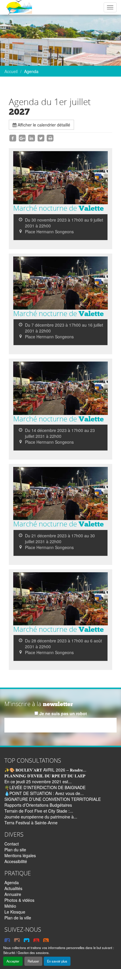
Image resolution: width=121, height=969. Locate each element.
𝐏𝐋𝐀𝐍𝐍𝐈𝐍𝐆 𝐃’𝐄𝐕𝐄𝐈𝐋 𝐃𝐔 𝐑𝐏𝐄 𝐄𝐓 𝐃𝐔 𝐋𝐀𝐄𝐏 (44, 776)
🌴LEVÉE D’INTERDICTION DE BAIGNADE (44, 787)
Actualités (13, 888)
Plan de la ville (17, 918)
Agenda (11, 882)
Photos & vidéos (19, 900)
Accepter (12, 961)
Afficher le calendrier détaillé (43, 125)
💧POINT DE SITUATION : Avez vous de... (44, 793)
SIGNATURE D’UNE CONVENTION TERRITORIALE (52, 799)
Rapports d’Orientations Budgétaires (38, 805)
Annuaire (12, 894)
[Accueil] (19, 7)
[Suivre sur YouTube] (36, 940)
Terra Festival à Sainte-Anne (31, 822)
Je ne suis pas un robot (62, 713)
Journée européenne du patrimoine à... (40, 817)
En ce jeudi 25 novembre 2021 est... (38, 781)
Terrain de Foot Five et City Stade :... (38, 811)
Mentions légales (20, 855)
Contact (11, 844)
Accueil (11, 71)
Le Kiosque (14, 912)
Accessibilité (15, 861)
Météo (10, 906)
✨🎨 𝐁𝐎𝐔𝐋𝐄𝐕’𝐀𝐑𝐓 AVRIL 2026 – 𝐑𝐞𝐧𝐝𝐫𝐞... (45, 770)
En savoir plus (57, 961)
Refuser (33, 961)
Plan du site (15, 849)
